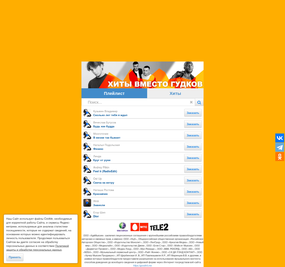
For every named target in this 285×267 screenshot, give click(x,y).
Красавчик (100, 193)
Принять (15, 257)
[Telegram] (279, 147)
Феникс (98, 148)
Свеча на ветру (103, 182)
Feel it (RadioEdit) (105, 171)
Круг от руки (102, 160)
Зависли (99, 205)
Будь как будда (103, 126)
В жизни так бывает (106, 137)
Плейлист (114, 93)
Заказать (193, 113)
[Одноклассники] (279, 156)
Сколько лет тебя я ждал (110, 115)
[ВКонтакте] (279, 138)
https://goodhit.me (142, 265)
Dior (96, 216)
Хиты (175, 93)
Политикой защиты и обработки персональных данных (37, 247)
